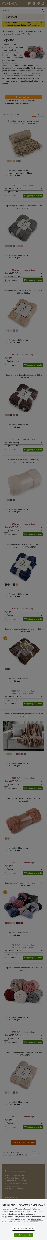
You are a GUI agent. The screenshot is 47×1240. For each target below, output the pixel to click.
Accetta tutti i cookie (23, 1235)
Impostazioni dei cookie (23, 1228)
